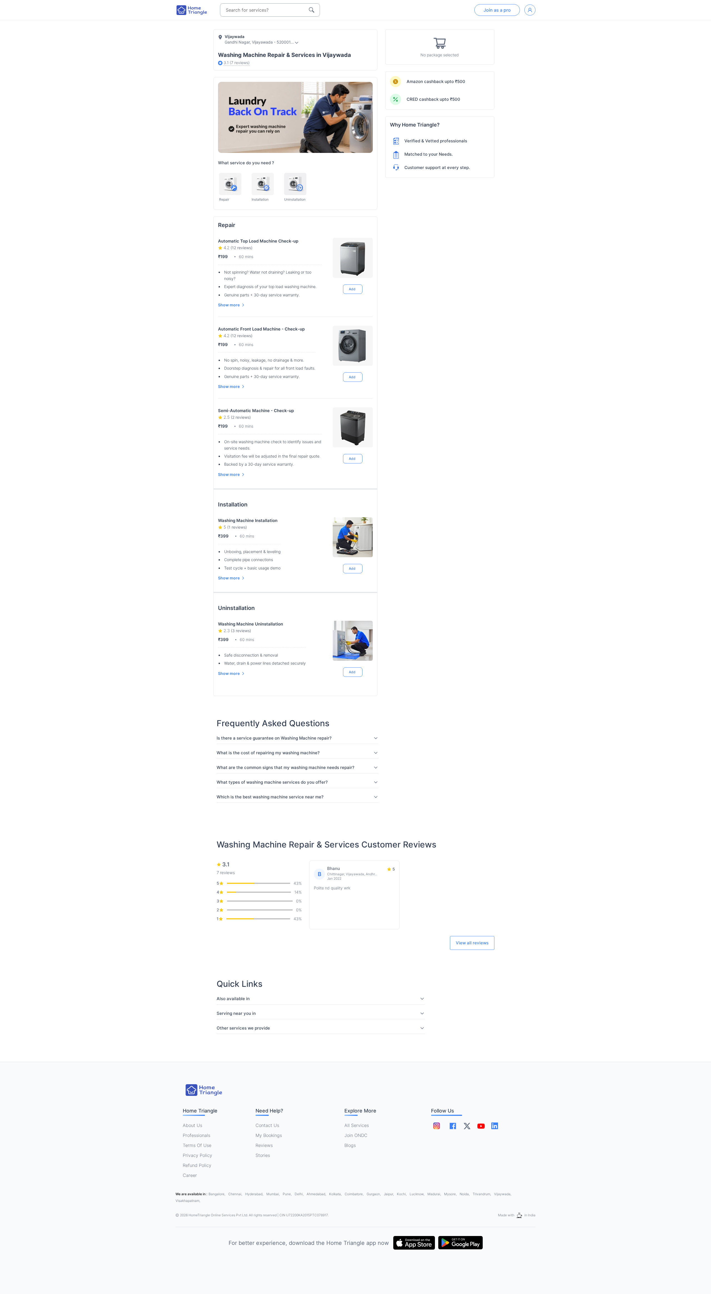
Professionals (196, 1135)
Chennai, (235, 1194)
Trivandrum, (482, 1194)
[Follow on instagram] (436, 1125)
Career (190, 1175)
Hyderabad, (254, 1194)
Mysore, (450, 1194)
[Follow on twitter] (467, 1125)
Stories (263, 1155)
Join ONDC (355, 1135)
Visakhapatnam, (188, 1201)
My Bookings (269, 1135)
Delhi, (299, 1194)
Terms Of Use (197, 1145)
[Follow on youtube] (481, 1126)
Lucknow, (417, 1194)
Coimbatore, (354, 1194)
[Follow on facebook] (453, 1126)
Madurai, (434, 1194)
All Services (356, 1125)
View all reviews (472, 942)
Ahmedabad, (317, 1194)
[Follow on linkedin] (494, 1126)
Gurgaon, (374, 1194)
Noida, (465, 1194)
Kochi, (402, 1194)
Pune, (287, 1194)
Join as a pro (497, 10)
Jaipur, (389, 1194)
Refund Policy (197, 1165)
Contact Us (267, 1125)
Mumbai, (273, 1194)
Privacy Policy (197, 1155)
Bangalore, (217, 1194)
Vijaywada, (502, 1194)
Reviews (264, 1145)
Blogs (350, 1145)
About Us (192, 1125)
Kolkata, (335, 1194)
